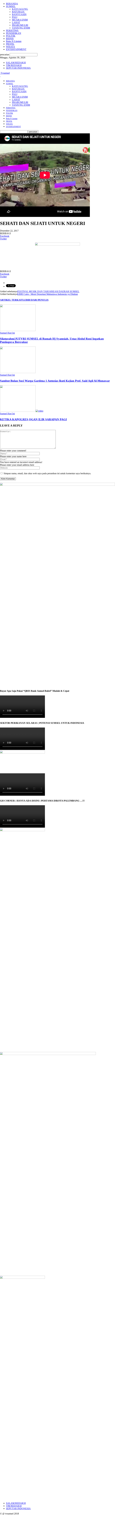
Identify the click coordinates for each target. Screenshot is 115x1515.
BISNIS (10, 38)
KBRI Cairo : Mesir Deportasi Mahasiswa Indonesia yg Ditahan (47, 294)
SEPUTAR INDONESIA (18, 68)
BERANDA (12, 3)
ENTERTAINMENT (16, 49)
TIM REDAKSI (14, 65)
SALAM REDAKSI (16, 62)
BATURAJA (18, 11)
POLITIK (10, 36)
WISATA (10, 46)
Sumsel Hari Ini (7, 333)
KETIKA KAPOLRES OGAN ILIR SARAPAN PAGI (33, 419)
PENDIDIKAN (13, 33)
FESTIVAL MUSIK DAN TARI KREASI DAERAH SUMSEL (48, 291)
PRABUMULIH (20, 25)
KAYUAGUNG (20, 9)
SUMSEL (11, 6)
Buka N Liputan (13, 41)
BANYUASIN (19, 14)
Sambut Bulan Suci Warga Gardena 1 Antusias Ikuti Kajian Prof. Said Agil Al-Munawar (55, 380)
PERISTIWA (12, 30)
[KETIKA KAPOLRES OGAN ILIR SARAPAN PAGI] (21, 411)
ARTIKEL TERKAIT (11, 300)
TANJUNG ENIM (21, 28)
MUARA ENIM (20, 19)
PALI (14, 17)
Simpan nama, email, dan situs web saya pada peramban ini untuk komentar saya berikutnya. (47, 473)
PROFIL (10, 44)
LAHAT (16, 22)
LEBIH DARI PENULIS (36, 300)
